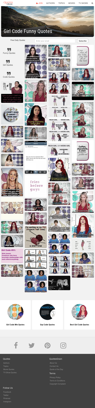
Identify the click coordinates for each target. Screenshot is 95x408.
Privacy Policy (55, 377)
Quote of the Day (56, 369)
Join (40, 3)
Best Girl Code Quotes (47, 324)
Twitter (6, 395)
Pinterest (6, 398)
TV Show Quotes (10, 372)
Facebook (7, 392)
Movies (71, 3)
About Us (53, 363)
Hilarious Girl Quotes (79, 324)
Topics (61, 3)
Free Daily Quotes (18, 40)
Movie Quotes (8, 369)
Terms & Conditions (57, 380)
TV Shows (83, 3)
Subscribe (83, 41)
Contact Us (54, 366)
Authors (50, 3)
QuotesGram (8, 3)
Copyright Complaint (58, 384)
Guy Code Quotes (15, 324)
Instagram (7, 401)
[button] (92, 3)
